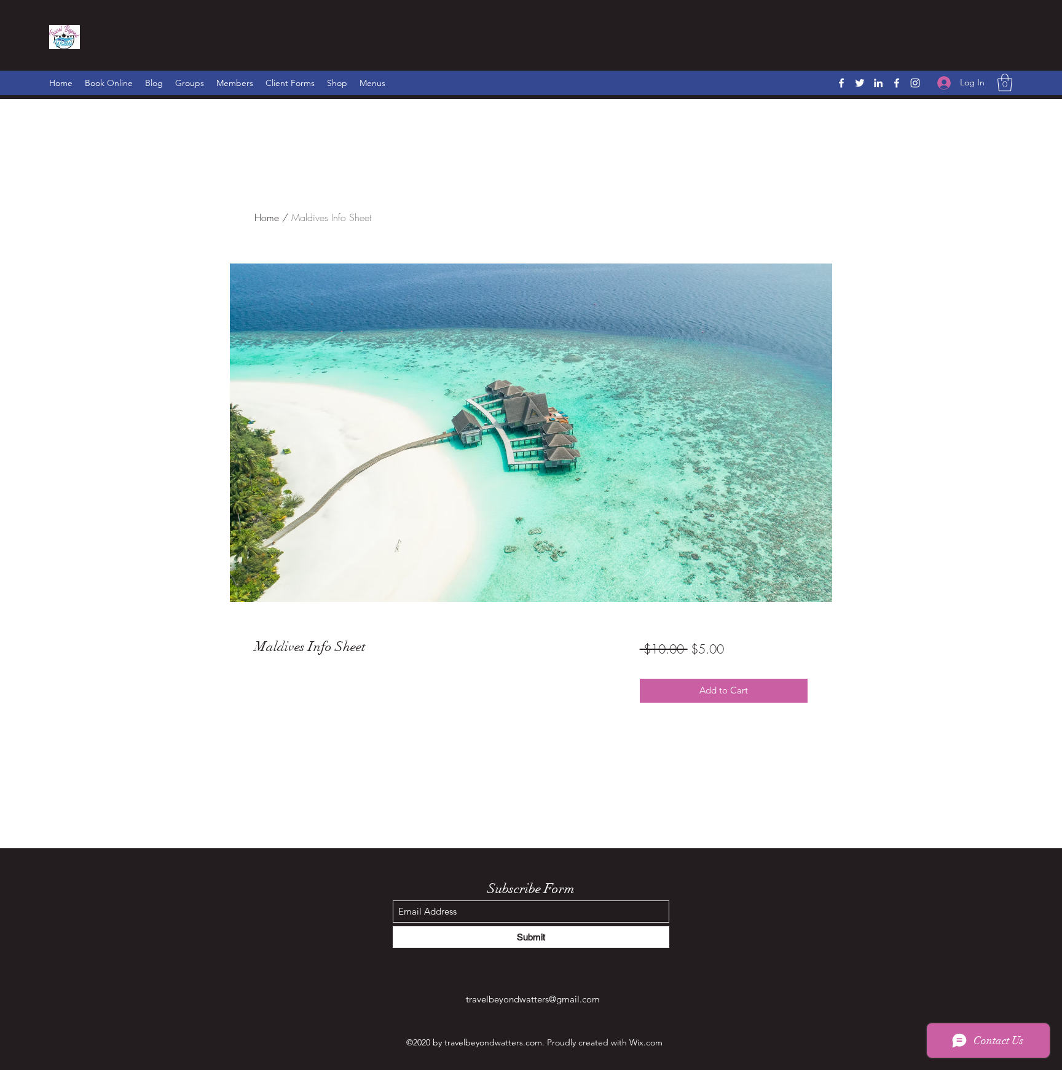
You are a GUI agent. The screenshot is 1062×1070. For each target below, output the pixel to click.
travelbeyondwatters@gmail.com (533, 999)
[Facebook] (841, 83)
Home (266, 217)
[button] (1004, 83)
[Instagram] (915, 83)
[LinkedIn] (878, 83)
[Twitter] (860, 83)
